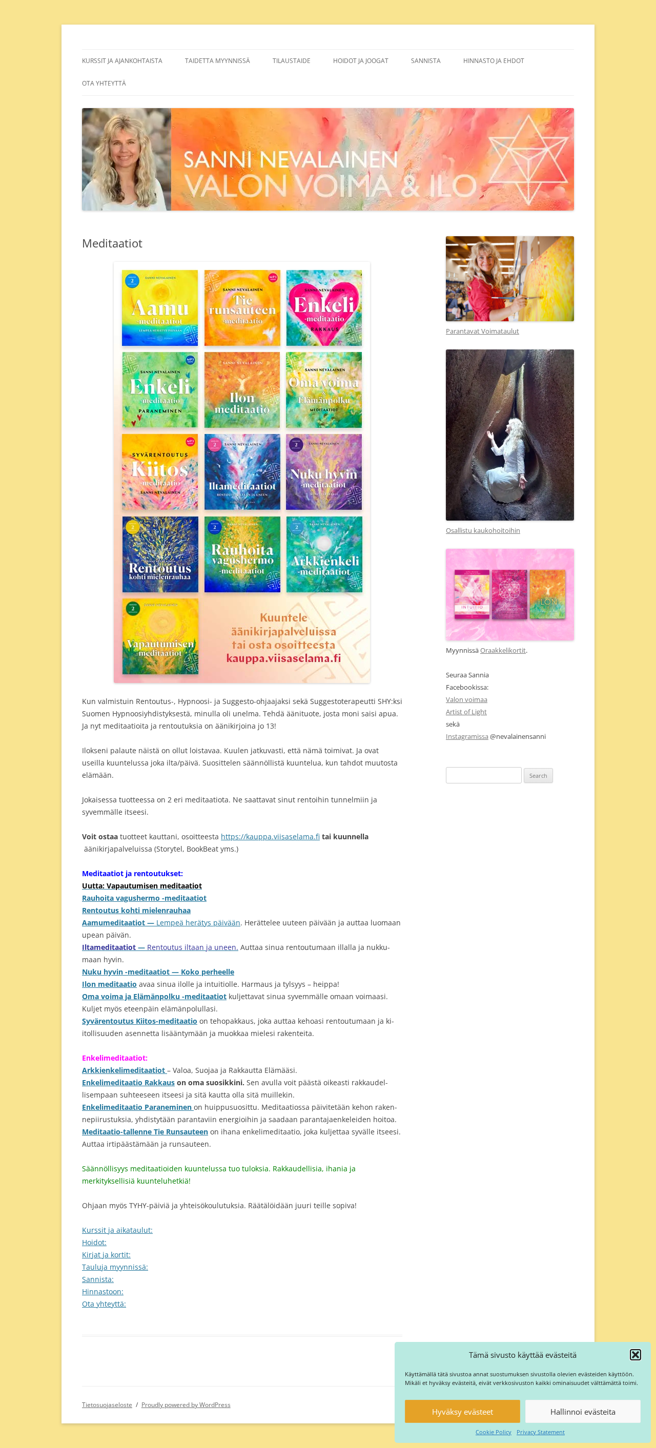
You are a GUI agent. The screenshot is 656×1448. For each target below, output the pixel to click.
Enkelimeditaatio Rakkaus (128, 1082)
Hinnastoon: (103, 1291)
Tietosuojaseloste (107, 1404)
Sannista (426, 60)
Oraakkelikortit (503, 650)
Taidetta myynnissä (217, 60)
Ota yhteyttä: (104, 1304)
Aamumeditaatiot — (119, 922)
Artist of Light (466, 711)
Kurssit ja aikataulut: (117, 1230)
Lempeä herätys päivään (198, 922)
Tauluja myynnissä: (115, 1267)
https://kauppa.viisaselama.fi (270, 836)
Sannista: (98, 1279)
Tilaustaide (292, 60)
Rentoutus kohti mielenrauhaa (136, 910)
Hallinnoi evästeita (583, 1411)
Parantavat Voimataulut (482, 331)
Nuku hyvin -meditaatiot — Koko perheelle (158, 972)
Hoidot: (94, 1242)
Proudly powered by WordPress (186, 1404)
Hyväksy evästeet (462, 1411)
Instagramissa (467, 736)
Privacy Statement (541, 1432)
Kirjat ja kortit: (106, 1254)
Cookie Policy (493, 1432)
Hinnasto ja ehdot (493, 60)
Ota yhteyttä (104, 83)
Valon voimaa (466, 699)
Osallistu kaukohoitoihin (483, 530)
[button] (635, 1355)
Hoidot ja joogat (360, 60)
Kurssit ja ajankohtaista (122, 60)
